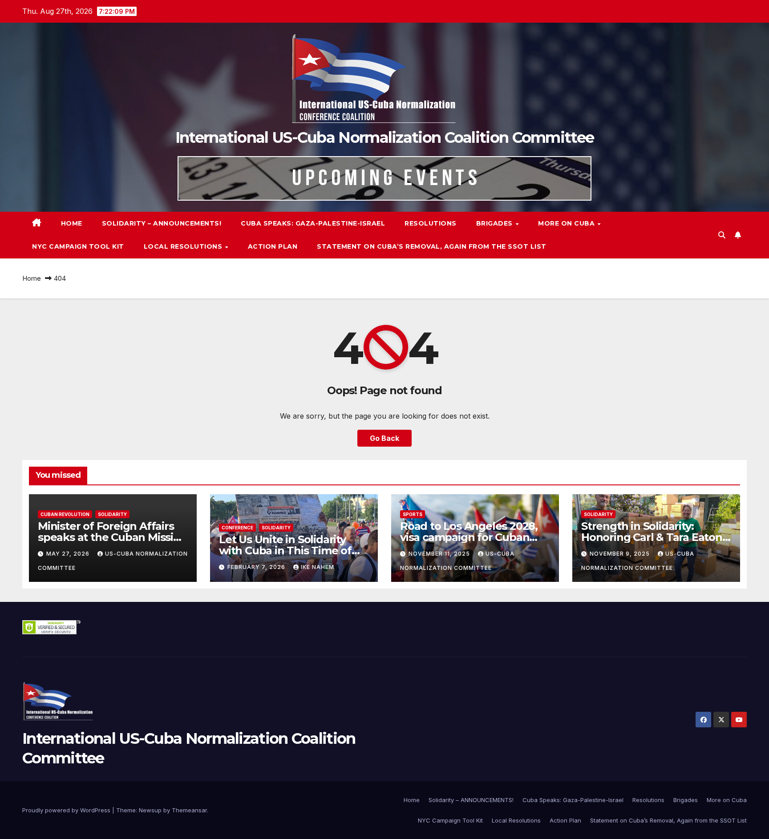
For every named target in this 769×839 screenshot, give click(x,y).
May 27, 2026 (68, 553)
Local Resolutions (184, 246)
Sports (412, 514)
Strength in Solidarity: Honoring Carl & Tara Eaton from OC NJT (651, 537)
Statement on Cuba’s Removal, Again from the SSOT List (431, 246)
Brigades (495, 223)
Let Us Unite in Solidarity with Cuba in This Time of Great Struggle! (285, 550)
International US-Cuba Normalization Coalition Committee (384, 137)
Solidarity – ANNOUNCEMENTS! (162, 223)
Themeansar (189, 810)
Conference (237, 527)
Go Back (384, 438)
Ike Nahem (317, 567)
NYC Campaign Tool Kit (78, 246)
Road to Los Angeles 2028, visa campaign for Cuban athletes (469, 537)
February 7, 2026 (257, 567)
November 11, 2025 (440, 553)
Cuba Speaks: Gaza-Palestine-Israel (313, 223)
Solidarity (112, 514)
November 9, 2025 (621, 553)
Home (71, 223)
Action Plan (273, 246)
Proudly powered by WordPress (67, 810)
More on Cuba (567, 223)
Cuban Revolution (64, 514)
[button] (721, 234)
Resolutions (431, 223)
